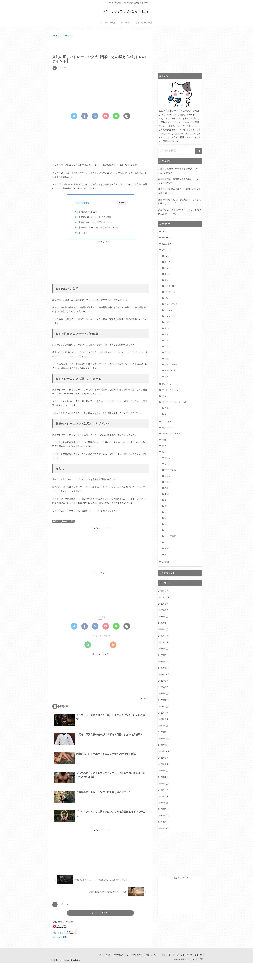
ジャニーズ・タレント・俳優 (174, 402)
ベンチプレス (170, 470)
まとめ (84, 233)
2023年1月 (163, 655)
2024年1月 (163, 591)
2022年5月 (163, 706)
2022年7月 (163, 694)
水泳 (166, 359)
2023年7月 (163, 616)
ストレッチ (166, 422)
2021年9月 (163, 758)
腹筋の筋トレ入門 (89, 212)
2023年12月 (164, 597)
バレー (167, 298)
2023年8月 (163, 610)
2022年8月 (163, 687)
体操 (166, 328)
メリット (168, 476)
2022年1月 (163, 732)
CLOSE (121, 203)
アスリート (166, 250)
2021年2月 (163, 803)
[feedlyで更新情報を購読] (87, 644)
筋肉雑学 (165, 562)
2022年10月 (164, 674)
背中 (166, 506)
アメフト (168, 262)
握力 (164, 446)
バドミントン (170, 292)
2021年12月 (164, 739)
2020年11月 (163, 822)
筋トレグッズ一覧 (184, 955)
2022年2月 (163, 726)
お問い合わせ (105, 955)
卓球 (166, 340)
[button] (198, 151)
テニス (167, 280)
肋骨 (166, 494)
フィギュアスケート (173, 304)
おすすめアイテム (121, 955)
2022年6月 (163, 700)
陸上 (166, 377)
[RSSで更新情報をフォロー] (113, 644)
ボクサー (168, 316)
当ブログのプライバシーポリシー (145, 955)
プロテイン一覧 (168, 955)
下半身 (167, 482)
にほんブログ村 (59, 937)
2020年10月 (164, 828)
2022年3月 (163, 719)
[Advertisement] (100, 45)
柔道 (166, 346)
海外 (166, 414)
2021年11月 (163, 745)
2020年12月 (164, 815)
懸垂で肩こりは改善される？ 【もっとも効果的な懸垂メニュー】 (179, 212)
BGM (164, 232)
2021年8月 (163, 764)
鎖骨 (166, 548)
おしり (167, 458)
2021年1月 (163, 809)
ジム (164, 396)
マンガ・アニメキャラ (171, 434)
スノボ (167, 274)
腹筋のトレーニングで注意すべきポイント (100, 227)
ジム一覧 (198, 955)
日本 (166, 408)
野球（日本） (170, 370)
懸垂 (166, 488)
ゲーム (167, 464)
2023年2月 (163, 649)
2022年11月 (163, 668)
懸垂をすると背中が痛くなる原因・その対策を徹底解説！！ (179, 191)
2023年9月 (163, 604)
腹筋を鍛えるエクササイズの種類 (96, 217)
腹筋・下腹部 (69, 521)
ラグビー (168, 322)
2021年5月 (163, 783)
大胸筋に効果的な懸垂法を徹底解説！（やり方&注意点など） (179, 171)
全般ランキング (58, 933)
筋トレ (57, 521)
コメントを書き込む (100, 913)
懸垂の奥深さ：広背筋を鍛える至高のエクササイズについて (179, 181)
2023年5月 (163, 629)
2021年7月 (163, 771)
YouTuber (166, 238)
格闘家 (167, 352)
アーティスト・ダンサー (172, 390)
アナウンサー (167, 384)
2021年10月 (164, 751)
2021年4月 (163, 790)
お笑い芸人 (166, 244)
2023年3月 (163, 642)
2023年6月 (163, 623)
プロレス (168, 310)
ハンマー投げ (170, 286)
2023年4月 (163, 636)
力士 (166, 334)
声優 (164, 440)
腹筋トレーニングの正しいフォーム (97, 222)
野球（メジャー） (172, 364)
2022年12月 (164, 661)
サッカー (168, 268)
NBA (166, 256)
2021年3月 (163, 796)
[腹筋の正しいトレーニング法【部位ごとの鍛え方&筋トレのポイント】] (95, 116)
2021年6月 (163, 777)
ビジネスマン (167, 428)
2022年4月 (163, 713)
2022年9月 (163, 681)
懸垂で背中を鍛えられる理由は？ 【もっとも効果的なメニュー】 (179, 201)
